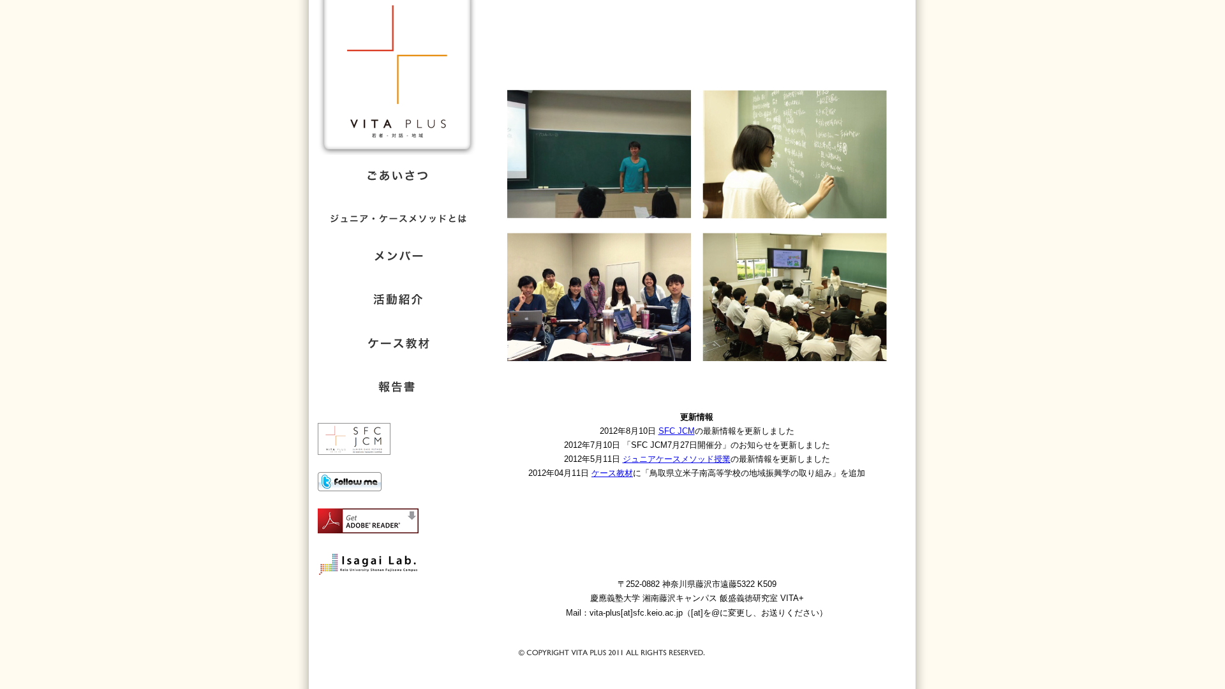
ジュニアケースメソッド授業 (677, 459)
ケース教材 (612, 473)
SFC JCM (676, 431)
